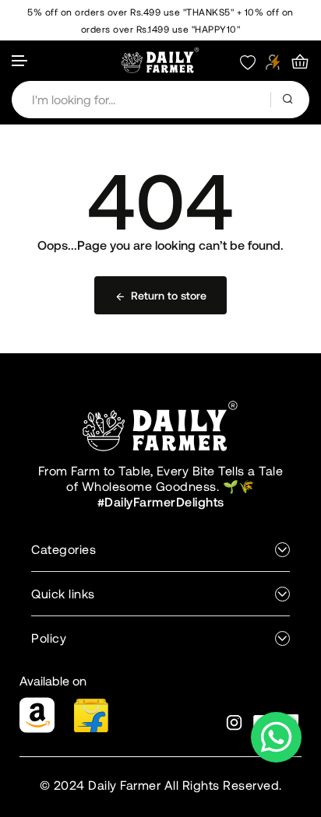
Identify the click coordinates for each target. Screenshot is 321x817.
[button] (20, 61)
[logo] (160, 59)
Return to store (168, 295)
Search (289, 99)
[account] (273, 62)
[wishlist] (248, 61)
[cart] (300, 62)
